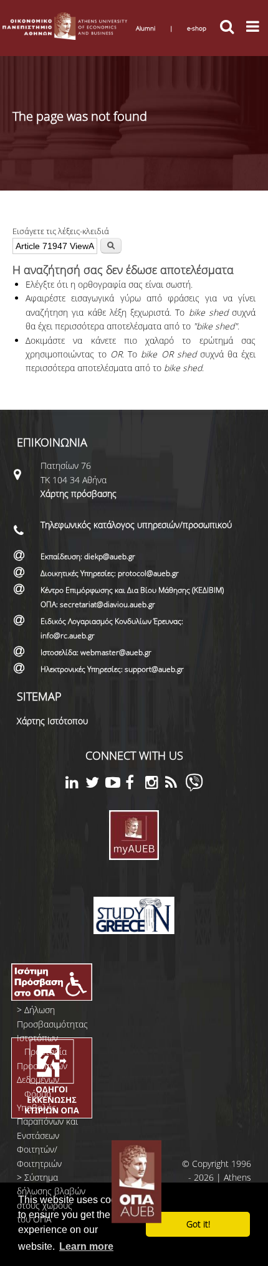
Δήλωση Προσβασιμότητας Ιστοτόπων (52, 1024)
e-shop (196, 28)
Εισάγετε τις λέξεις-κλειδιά (60, 231)
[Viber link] (194, 788)
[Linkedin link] (75, 784)
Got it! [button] (198, 1224)
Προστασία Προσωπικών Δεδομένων (42, 1065)
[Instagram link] (155, 784)
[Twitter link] (95, 784)
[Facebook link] (135, 784)
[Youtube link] (115, 784)
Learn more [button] (86, 1246)
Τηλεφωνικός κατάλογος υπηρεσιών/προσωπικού (136, 525)
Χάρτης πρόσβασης (79, 493)
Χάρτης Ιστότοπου (52, 721)
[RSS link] (175, 784)
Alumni (145, 28)
